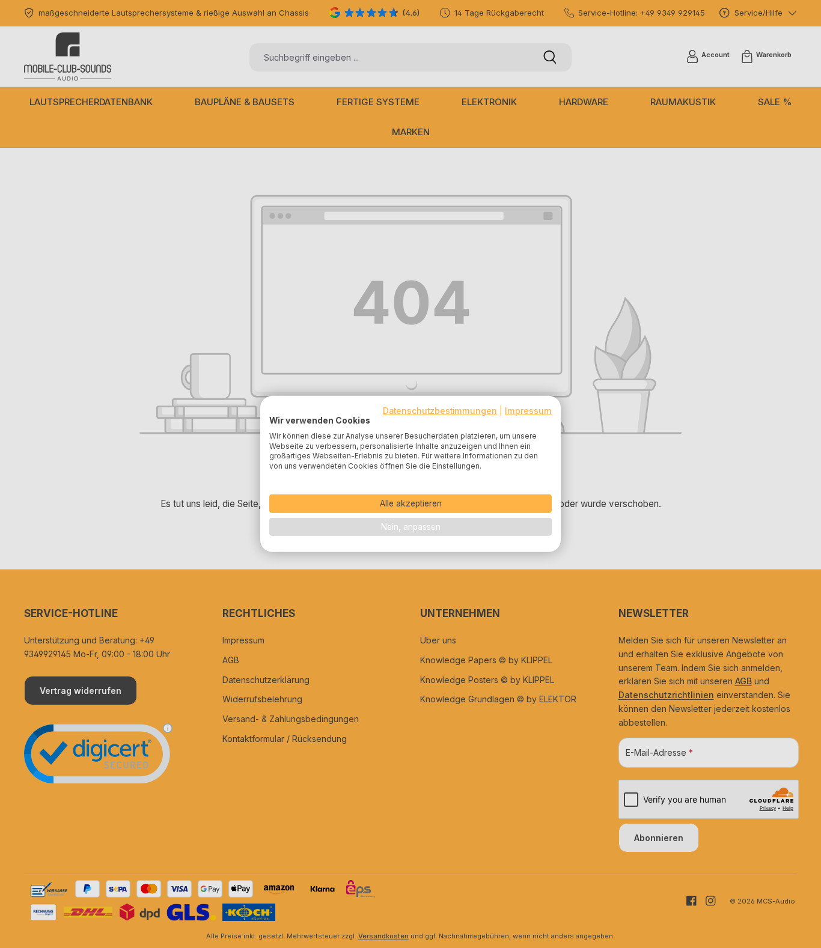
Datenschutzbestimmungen (440, 411)
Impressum (528, 411)
